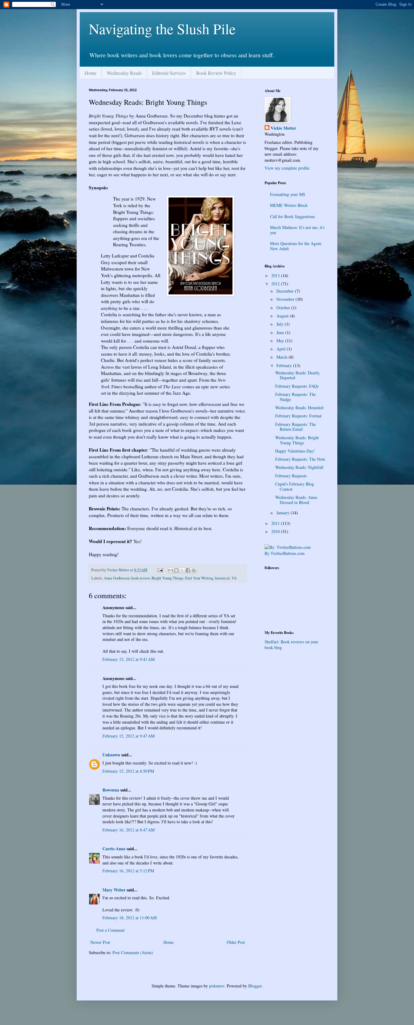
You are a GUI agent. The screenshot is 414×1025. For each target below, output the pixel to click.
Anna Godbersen (116, 578)
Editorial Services (169, 73)
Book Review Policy (216, 73)
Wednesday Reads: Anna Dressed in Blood (296, 499)
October (283, 307)
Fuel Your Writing (199, 578)
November (285, 299)
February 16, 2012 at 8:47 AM (128, 830)
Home (90, 73)
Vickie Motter (283, 128)
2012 (276, 284)
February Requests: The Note (300, 459)
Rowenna (110, 790)
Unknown (111, 754)
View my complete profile (287, 168)
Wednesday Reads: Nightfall (299, 467)
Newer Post (100, 942)
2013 (276, 275)
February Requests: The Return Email (295, 426)
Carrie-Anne (113, 848)
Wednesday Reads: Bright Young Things (297, 440)
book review (140, 578)
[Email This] (171, 570)
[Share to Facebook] (188, 570)
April (281, 349)
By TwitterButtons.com (285, 553)
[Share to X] (182, 570)
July (280, 324)
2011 (276, 523)
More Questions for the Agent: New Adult (296, 245)
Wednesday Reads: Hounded (299, 407)
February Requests (291, 476)
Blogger (255, 986)
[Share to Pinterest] (194, 570)
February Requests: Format (298, 416)
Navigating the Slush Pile (162, 28)
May (280, 340)
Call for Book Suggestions (292, 216)
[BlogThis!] (176, 570)
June (280, 332)
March (282, 357)
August (283, 316)
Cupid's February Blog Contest (294, 486)
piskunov (216, 986)
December (285, 291)
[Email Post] (160, 569)
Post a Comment (110, 930)
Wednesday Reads (124, 73)
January (283, 513)
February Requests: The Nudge (295, 396)
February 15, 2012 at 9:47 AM (128, 736)
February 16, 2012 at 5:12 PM (128, 871)
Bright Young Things (167, 578)
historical (222, 578)
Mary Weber (113, 890)
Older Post (236, 942)
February (284, 365)
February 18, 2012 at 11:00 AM (129, 918)
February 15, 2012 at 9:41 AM (128, 659)
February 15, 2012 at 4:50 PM (128, 771)
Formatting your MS (287, 194)
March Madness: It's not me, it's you (297, 229)
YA (234, 578)
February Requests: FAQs (297, 386)
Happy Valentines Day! (295, 451)
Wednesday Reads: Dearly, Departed (297, 375)
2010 (276, 531)
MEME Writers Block (289, 205)
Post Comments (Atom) (132, 952)
